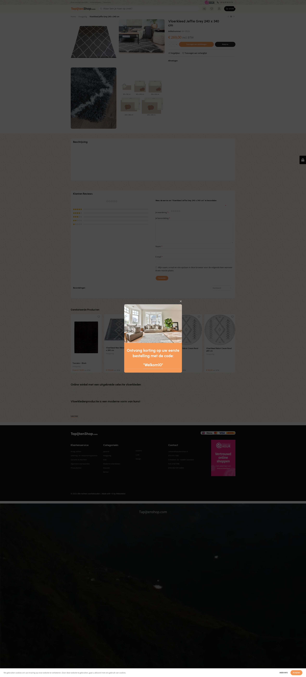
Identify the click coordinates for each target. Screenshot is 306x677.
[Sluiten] (181, 301)
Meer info (284, 672)
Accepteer (296, 672)
